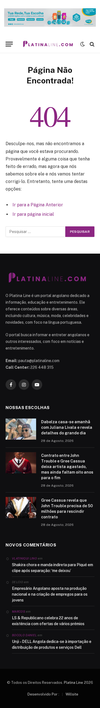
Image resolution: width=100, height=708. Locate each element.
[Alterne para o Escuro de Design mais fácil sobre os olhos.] (82, 44)
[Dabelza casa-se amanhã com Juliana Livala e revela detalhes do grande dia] (21, 429)
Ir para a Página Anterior (37, 204)
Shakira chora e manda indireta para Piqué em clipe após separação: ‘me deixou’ (52, 568)
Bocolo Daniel (24, 635)
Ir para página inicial (33, 214)
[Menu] (9, 44)
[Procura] (91, 44)
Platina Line (73, 682)
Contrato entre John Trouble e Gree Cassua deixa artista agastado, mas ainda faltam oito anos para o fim (67, 466)
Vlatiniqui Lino (24, 558)
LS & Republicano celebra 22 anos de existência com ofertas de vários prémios (48, 621)
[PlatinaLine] (48, 44)
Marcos (18, 611)
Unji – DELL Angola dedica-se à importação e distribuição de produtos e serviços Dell (51, 644)
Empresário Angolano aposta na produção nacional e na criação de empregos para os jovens (50, 594)
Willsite (72, 694)
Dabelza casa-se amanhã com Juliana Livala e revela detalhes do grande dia (66, 427)
